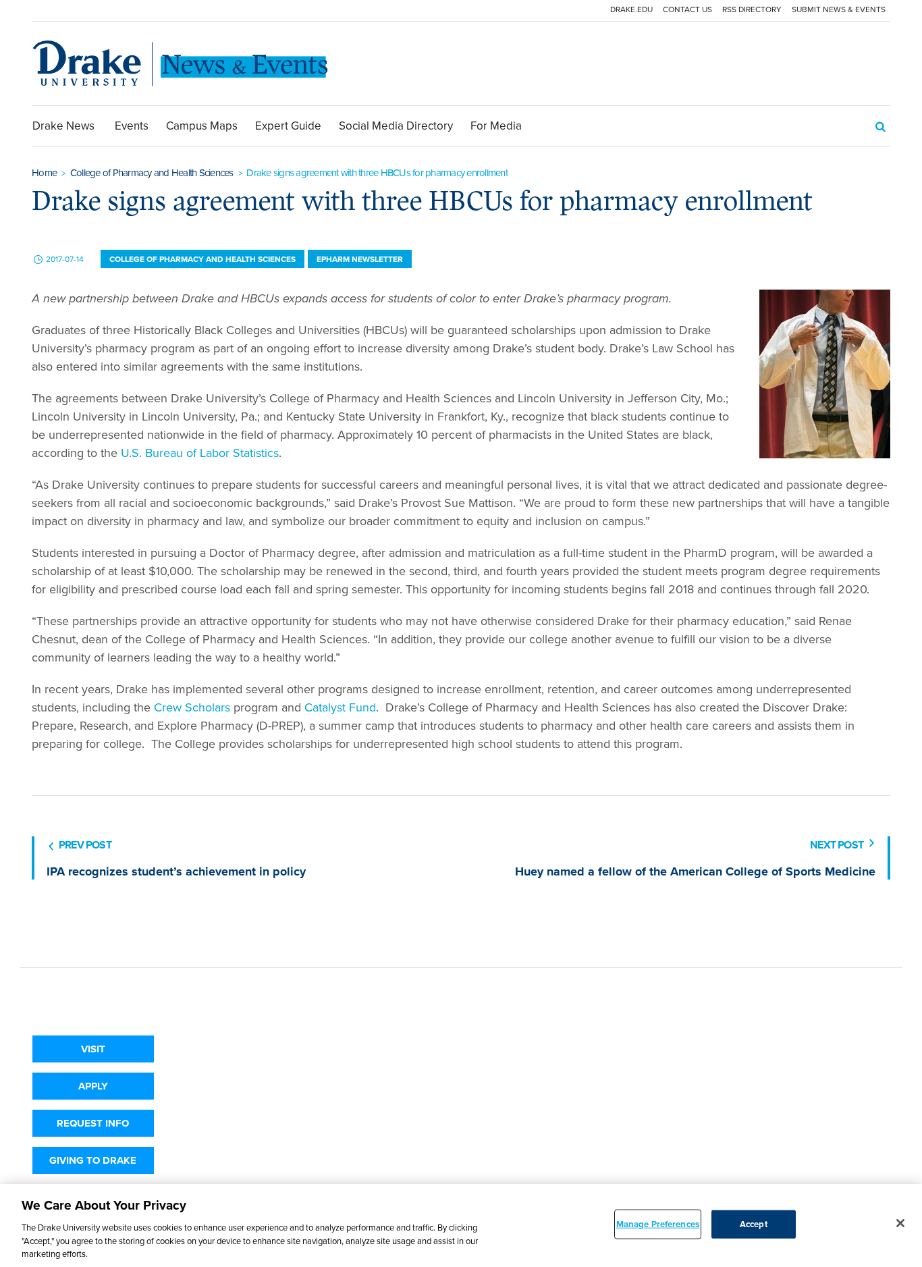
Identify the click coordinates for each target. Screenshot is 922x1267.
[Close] (900, 1223)
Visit (93, 1049)
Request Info (93, 1123)
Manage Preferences (657, 1224)
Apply (93, 1086)
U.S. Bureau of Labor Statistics (200, 453)
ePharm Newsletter (360, 259)
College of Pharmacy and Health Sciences (152, 172)
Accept (753, 1224)
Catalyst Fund (340, 707)
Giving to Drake (92, 1160)
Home (44, 172)
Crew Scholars (192, 707)
